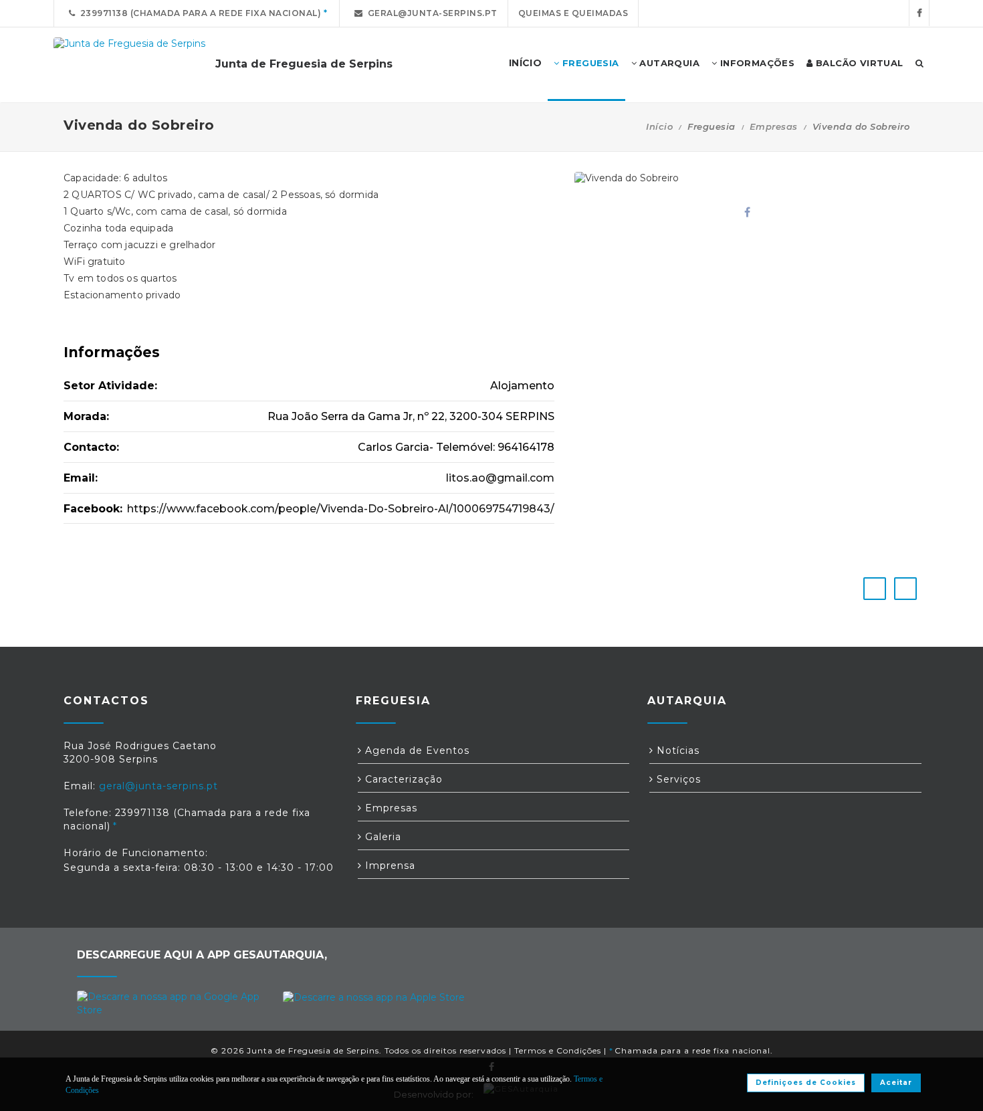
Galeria (381, 837)
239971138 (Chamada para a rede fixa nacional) (199, 13)
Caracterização (402, 779)
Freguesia (589, 63)
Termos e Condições (557, 1050)
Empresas (774, 126)
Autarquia (668, 63)
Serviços (677, 779)
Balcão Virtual (858, 63)
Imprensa (388, 866)
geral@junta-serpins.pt (430, 13)
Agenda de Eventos (415, 750)
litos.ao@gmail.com (500, 478)
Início (659, 126)
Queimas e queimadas (573, 13)
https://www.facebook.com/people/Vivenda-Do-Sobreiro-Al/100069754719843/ (340, 508)
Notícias (676, 750)
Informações (755, 63)
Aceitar (896, 1082)
